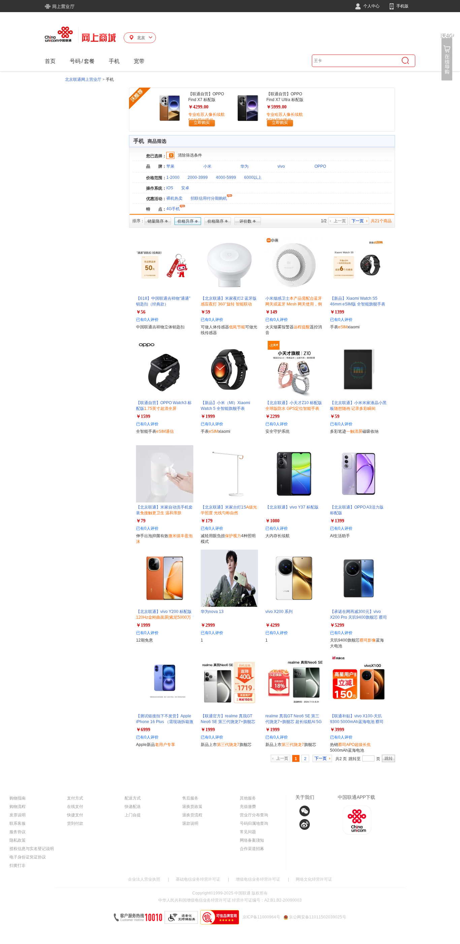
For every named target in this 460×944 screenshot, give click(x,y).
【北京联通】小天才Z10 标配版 (293, 408)
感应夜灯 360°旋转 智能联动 (226, 304)
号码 (75, 61)
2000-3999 (198, 177)
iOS (169, 188)
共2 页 (341, 758)
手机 (114, 61)
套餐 (89, 61)
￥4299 (272, 625)
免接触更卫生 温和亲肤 (161, 513)
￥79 (140, 520)
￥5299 (337, 625)
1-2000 (172, 177)
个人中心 (371, 6)
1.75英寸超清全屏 (160, 408)
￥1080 (272, 520)
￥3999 (337, 729)
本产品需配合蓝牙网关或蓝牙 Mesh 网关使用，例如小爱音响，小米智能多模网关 (293, 304)
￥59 (205, 312)
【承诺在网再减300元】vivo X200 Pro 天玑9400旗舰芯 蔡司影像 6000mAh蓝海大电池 (358, 617)
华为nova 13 (212, 611)
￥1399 (337, 312)
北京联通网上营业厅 (83, 79)
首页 (50, 61)
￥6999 (143, 729)
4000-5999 (226, 177)
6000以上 (253, 177)
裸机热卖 (174, 198)
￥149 (271, 312)
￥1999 (208, 416)
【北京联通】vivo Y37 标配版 (292, 507)
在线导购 (447, 57)
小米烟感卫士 (293, 304)
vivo (281, 166)
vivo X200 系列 (279, 611)
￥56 (140, 312)
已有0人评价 (147, 319)
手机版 (401, 6)
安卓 (185, 188)
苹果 (170, 166)
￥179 (206, 520)
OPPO (320, 166)
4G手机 (173, 208)
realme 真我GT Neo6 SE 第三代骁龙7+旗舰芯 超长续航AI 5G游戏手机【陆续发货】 (293, 722)
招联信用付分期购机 (209, 198)
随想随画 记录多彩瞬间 (354, 408)
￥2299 (272, 416)
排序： (138, 221)
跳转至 (355, 758)
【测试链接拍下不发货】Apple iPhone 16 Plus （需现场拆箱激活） (164, 722)
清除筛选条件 (190, 155)
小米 (207, 166)
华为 (244, 166)
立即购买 (202, 122)
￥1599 (143, 416)
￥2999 (208, 625)
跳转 (389, 758)
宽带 (139, 61)
